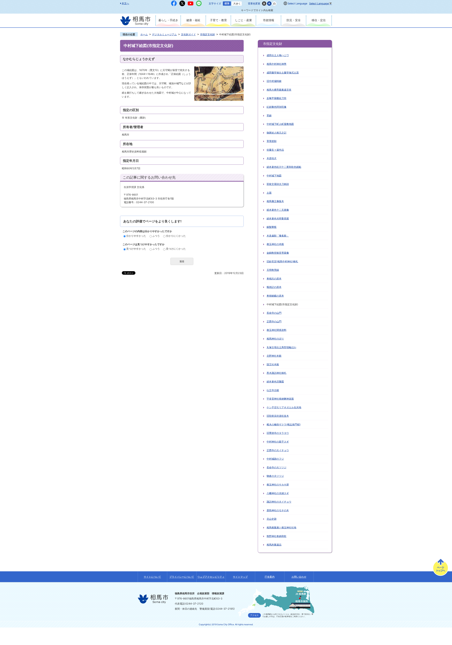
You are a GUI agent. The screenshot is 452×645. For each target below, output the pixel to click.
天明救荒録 (273, 269)
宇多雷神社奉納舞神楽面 (280, 398)
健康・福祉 (193, 20)
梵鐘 (269, 115)
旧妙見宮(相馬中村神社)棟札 (282, 261)
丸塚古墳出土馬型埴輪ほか (281, 347)
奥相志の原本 (274, 278)
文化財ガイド (188, 34)
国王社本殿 (273, 364)
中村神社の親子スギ (278, 441)
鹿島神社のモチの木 (278, 510)
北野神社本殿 (274, 355)
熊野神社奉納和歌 (276, 536)
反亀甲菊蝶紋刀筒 (276, 98)
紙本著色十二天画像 (278, 209)
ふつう (156, 235)
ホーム (144, 34)
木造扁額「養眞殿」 (278, 235)
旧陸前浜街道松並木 (278, 415)
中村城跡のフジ (275, 458)
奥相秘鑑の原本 (275, 295)
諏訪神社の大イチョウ (279, 501)
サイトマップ (240, 576)
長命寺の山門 (274, 312)
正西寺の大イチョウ (278, 450)
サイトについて (152, 576)
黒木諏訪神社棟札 (276, 372)
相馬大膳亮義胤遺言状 (279, 89)
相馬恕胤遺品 (274, 544)
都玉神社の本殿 (275, 244)
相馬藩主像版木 (275, 201)
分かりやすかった (136, 235)
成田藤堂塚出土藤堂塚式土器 (283, 72)
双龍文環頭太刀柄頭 (278, 183)
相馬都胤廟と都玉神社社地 (281, 527)
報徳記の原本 (274, 286)
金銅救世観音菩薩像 (278, 252)
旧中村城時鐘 (274, 81)
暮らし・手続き (168, 20)
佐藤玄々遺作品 (275, 149)
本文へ (125, 3)
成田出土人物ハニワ (278, 55)
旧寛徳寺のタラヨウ (278, 432)
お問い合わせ (299, 576)
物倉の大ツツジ (275, 475)
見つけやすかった (136, 248)
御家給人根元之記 (276, 132)
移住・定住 (319, 20)
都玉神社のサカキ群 (278, 484)
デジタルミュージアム (164, 34)
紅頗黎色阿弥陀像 (276, 106)
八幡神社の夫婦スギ (278, 493)
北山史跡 (271, 518)
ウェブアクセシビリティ (211, 576)
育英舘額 (271, 141)
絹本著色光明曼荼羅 (278, 218)
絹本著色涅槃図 (275, 381)
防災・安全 (294, 20)
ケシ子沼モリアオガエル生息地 (284, 407)
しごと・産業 (243, 20)
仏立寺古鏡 (273, 390)
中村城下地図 (274, 175)
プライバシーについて (181, 576)
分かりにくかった (176, 235)
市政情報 (268, 20)
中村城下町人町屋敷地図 (280, 123)
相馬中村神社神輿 (276, 63)
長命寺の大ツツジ (276, 467)
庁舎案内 (270, 576)
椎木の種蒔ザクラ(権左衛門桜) (284, 424)
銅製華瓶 (271, 226)
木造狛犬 (271, 158)
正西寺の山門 (274, 321)
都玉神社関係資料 (276, 329)
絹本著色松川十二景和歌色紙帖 (284, 166)
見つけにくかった (176, 248)
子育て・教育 (218, 20)
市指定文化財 (207, 34)
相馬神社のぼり (275, 338)
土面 (269, 192)
